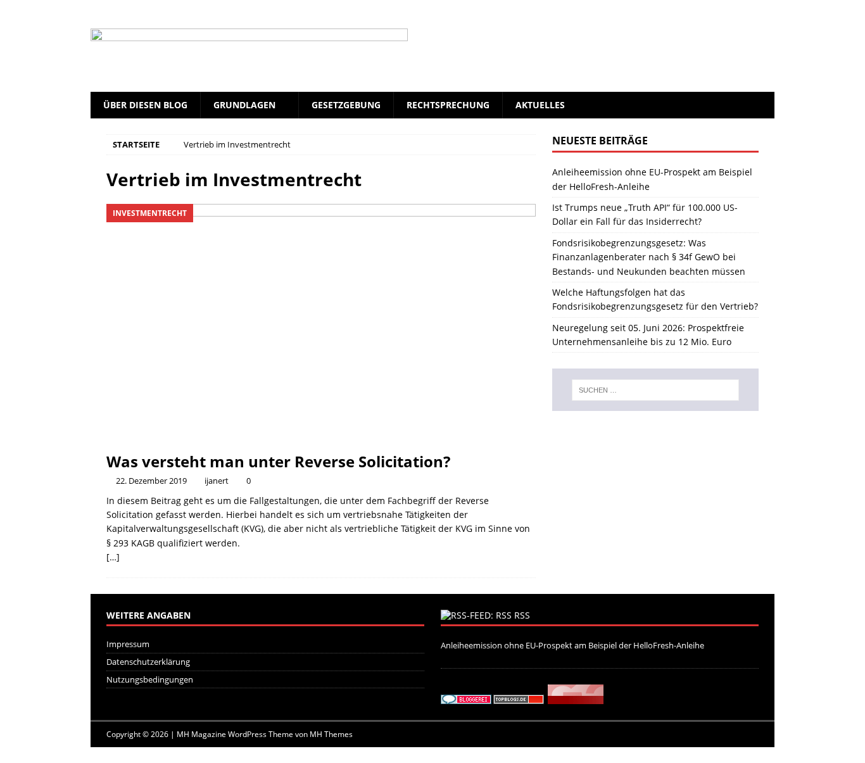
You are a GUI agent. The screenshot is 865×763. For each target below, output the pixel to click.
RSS (522, 615)
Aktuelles (540, 105)
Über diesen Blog (145, 105)
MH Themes (331, 734)
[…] (113, 557)
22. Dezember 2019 (151, 480)
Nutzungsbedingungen (149, 679)
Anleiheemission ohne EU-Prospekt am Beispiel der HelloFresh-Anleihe (572, 645)
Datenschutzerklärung (148, 661)
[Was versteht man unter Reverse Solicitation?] (321, 324)
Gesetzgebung (346, 105)
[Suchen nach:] (655, 390)
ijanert (217, 480)
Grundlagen (244, 105)
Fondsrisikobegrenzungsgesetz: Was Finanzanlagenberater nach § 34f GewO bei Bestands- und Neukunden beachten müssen (648, 257)
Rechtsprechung (448, 105)
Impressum (127, 644)
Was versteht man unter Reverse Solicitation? (278, 461)
